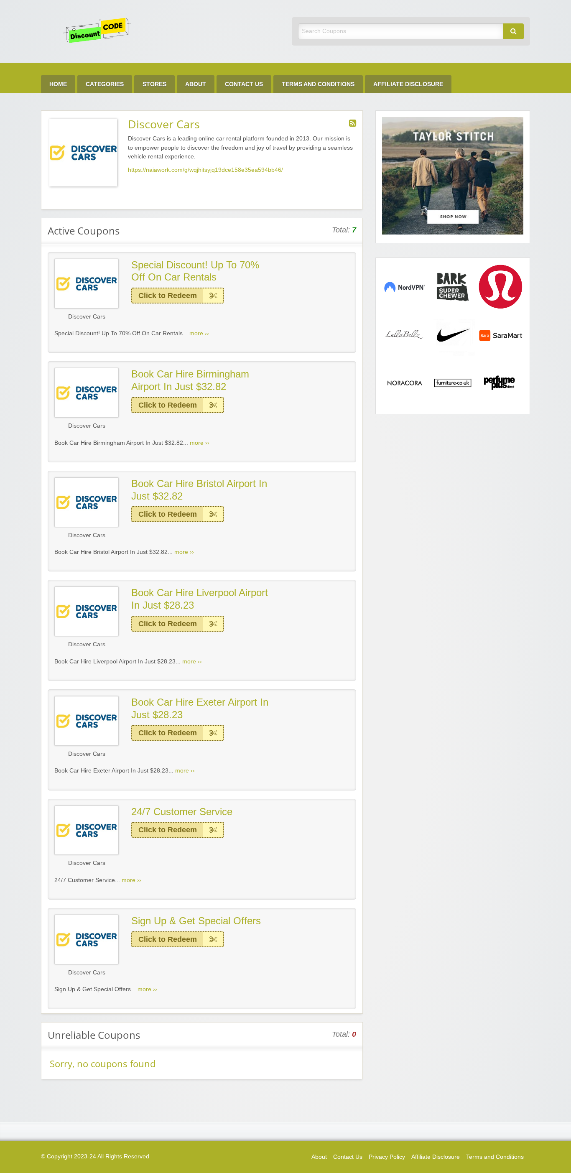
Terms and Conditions (318, 84)
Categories (105, 84)
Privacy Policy (387, 1157)
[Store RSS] (352, 123)
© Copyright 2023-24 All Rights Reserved (95, 1156)
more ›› (199, 333)
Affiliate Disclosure (408, 84)
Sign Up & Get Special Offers (196, 920)
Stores (154, 84)
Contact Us (244, 84)
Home (58, 84)
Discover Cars (86, 317)
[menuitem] (58, 84)
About (195, 84)
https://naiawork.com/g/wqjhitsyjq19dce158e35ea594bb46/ (205, 170)
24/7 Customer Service (181, 811)
